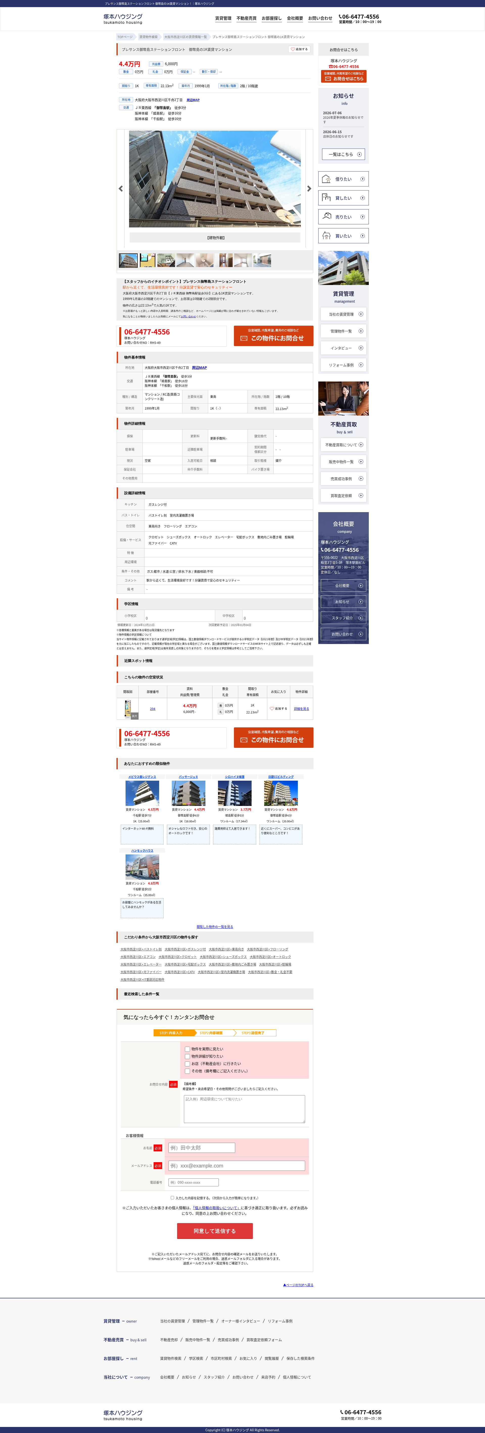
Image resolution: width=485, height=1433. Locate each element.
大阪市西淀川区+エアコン (138, 956)
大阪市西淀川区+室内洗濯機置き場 (221, 972)
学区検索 (196, 1358)
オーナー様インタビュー (240, 1320)
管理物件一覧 (341, 330)
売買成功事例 (341, 478)
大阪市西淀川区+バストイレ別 (141, 949)
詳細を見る (301, 708)
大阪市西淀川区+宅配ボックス (185, 964)
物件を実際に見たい (207, 1048)
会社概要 (295, 18)
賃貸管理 (223, 18)
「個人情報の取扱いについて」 (217, 1207)
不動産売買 (246, 18)
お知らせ (342, 601)
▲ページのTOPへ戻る (298, 1285)
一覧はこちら (341, 154)
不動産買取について (341, 444)
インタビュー (341, 347)
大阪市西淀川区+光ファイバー (141, 972)
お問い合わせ (320, 18)
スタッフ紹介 (342, 617)
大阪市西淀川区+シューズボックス (223, 956)
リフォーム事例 (341, 364)
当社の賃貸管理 (341, 314)
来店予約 (268, 1376)
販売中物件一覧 (341, 461)
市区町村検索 (221, 1358)
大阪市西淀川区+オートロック (270, 956)
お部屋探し (272, 18)
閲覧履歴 (272, 1358)
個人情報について (297, 1376)
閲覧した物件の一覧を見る (215, 926)
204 (152, 708)
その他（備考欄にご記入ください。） (220, 1070)
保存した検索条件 (300, 1358)
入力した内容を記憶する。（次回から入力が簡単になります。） (217, 1198)
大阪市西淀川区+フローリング (267, 949)
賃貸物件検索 (170, 1358)
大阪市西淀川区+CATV (180, 972)
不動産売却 (169, 1339)
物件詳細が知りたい (207, 1056)
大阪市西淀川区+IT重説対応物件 (142, 979)
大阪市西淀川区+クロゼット (178, 956)
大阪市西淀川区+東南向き (226, 949)
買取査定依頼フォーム (264, 1339)
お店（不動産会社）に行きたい (216, 1063)
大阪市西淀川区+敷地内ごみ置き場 (232, 964)
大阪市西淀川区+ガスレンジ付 (185, 949)
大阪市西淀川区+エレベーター (141, 964)
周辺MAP (193, 100)
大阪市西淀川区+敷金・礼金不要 (270, 972)
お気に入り (248, 1358)
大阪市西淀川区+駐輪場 (275, 964)
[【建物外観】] (215, 226)
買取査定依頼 (341, 495)
